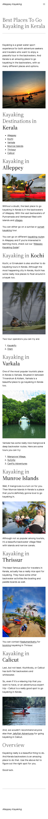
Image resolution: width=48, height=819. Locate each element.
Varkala (11, 142)
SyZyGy (11, 460)
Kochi (10, 139)
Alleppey (11, 135)
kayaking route (35, 236)
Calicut (11, 153)
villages (18, 220)
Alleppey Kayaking (12, 4)
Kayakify (11, 345)
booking (6, 645)
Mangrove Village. (16, 456)
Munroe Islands (15, 146)
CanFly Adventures (17, 463)
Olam (10, 349)
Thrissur (11, 149)
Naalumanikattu (28, 641)
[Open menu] (44, 4)
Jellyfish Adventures (23, 733)
